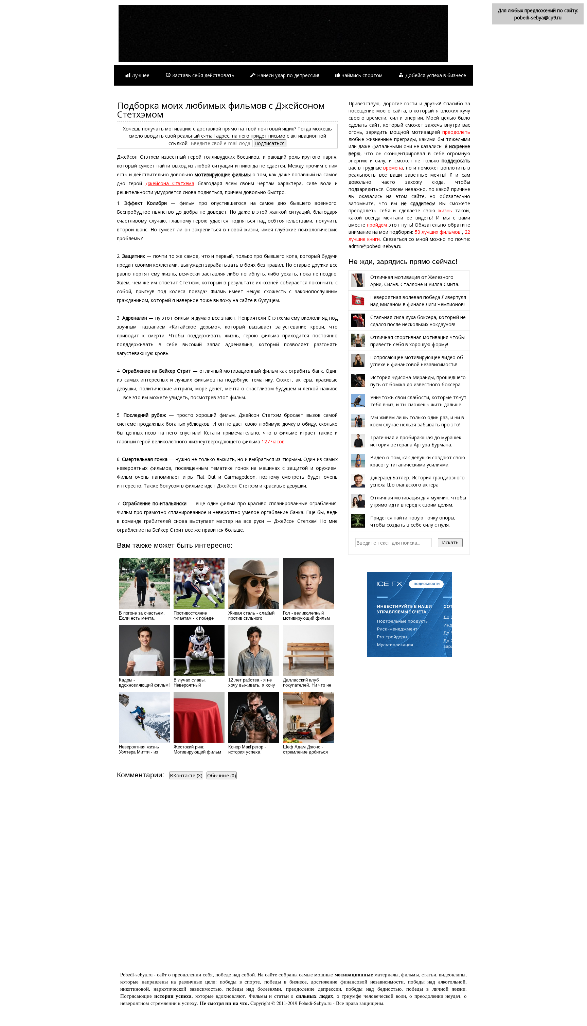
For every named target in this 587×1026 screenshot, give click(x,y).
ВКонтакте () (186, 775)
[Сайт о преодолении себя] (283, 60)
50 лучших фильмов (438, 232)
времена (393, 167)
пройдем (377, 225)
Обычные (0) (221, 775)
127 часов (273, 441)
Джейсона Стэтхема (169, 183)
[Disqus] (227, 877)
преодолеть (456, 132)
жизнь (445, 210)
